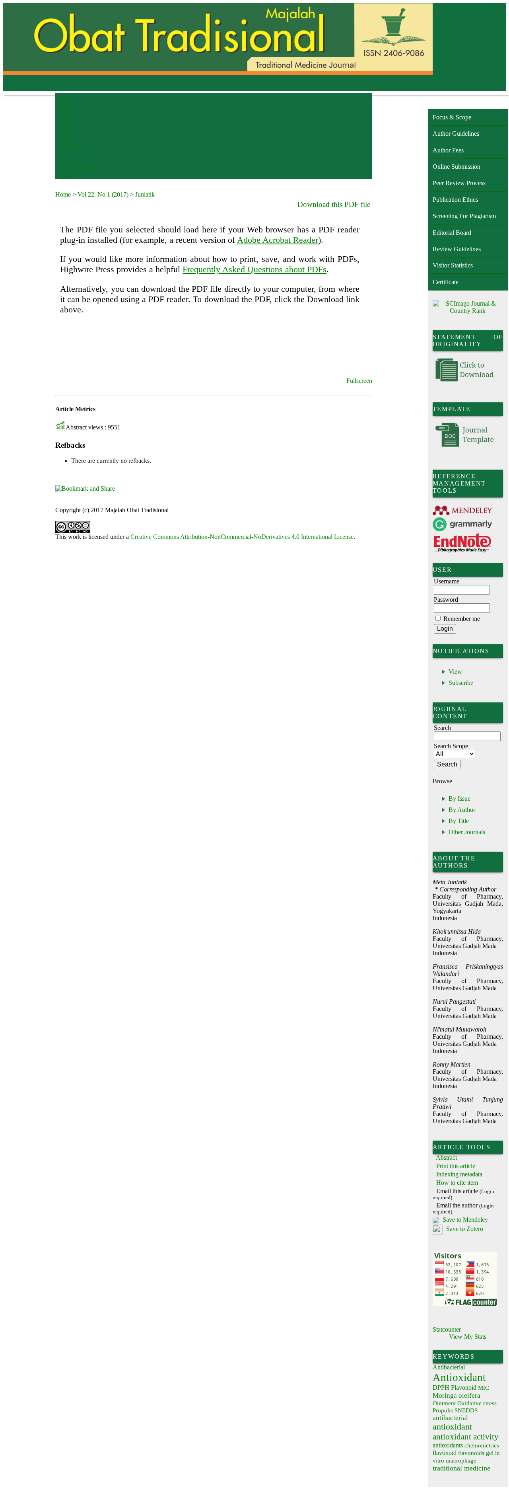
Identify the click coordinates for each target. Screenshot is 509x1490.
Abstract (446, 1157)
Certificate (445, 282)
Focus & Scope (452, 117)
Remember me (461, 618)
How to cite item (457, 1182)
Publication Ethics (455, 199)
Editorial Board (452, 232)
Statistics (67, 154)
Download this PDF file (333, 204)
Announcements (73, 147)
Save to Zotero (464, 1228)
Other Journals (467, 832)
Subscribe (461, 682)
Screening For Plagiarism (464, 216)
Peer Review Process (459, 182)
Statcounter (447, 1329)
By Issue (459, 798)
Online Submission (456, 166)
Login (64, 111)
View (455, 671)
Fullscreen (359, 380)
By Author (462, 809)
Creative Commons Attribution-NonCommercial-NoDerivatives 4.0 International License (242, 536)
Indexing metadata (459, 1174)
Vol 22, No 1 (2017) (103, 194)
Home (64, 97)
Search (65, 126)
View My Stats (467, 1336)
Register (66, 119)
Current (66, 133)
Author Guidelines (456, 133)
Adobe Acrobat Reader (277, 240)
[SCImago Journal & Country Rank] (468, 310)
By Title (459, 820)
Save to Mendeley (465, 1219)
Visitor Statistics (453, 265)
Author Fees (448, 150)
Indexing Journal (74, 169)
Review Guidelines (457, 249)
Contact (66, 176)
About (64, 104)
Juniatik (145, 194)
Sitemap (66, 162)
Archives (67, 140)
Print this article (455, 1165)
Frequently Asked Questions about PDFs (254, 269)
